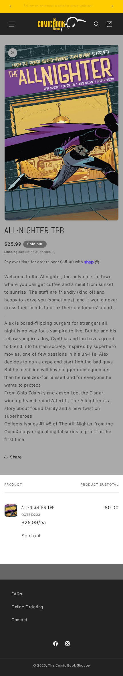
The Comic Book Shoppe (69, 665)
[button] (11, 24)
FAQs (16, 593)
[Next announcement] (112, 6)
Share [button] (16, 456)
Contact (19, 619)
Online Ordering (27, 606)
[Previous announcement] (10, 6)
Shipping (10, 251)
